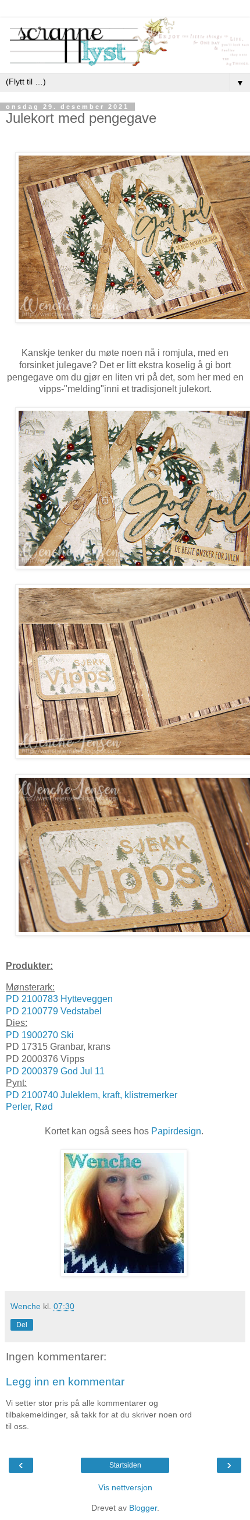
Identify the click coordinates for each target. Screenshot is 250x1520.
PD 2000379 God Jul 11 (55, 1071)
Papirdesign (176, 1131)
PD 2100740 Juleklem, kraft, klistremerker (91, 1095)
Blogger (143, 1507)
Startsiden (125, 1465)
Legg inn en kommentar (65, 1382)
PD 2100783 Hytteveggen (59, 999)
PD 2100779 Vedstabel (54, 1011)
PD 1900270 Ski (40, 1035)
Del (21, 1325)
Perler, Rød (29, 1107)
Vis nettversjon (125, 1487)
